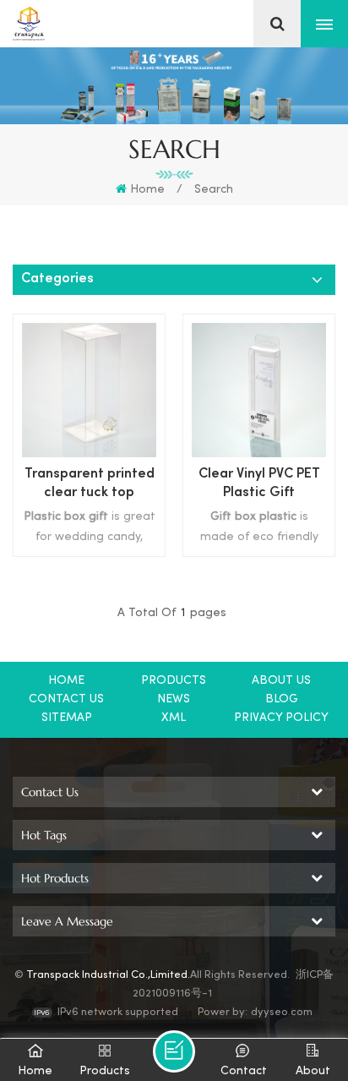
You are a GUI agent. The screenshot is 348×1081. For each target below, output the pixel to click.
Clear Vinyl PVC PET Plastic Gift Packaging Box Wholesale (259, 485)
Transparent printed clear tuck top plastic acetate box (89, 485)
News (173, 699)
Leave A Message (174, 1051)
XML (173, 717)
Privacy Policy (281, 717)
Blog (281, 699)
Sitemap (66, 717)
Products (173, 680)
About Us (281, 680)
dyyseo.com (282, 1012)
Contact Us (66, 699)
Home (147, 189)
